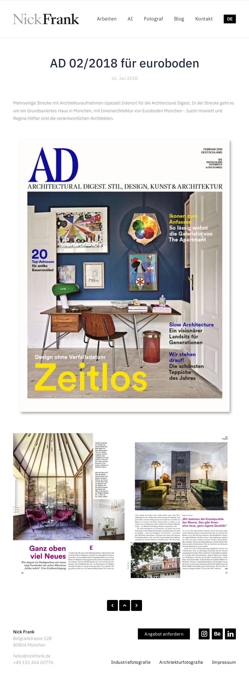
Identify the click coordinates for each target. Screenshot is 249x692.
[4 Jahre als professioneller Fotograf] (136, 605)
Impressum (224, 662)
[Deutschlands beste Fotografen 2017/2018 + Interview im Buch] (112, 605)
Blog (179, 18)
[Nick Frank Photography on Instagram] (204, 633)
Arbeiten (107, 18)
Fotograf (153, 18)
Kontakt (204, 18)
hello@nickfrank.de (32, 656)
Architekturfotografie (181, 662)
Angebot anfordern (163, 634)
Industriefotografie (131, 662)
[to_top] (124, 605)
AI (130, 18)
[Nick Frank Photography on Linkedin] (230, 633)
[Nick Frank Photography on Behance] (217, 633)
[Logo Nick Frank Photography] (46, 18)
